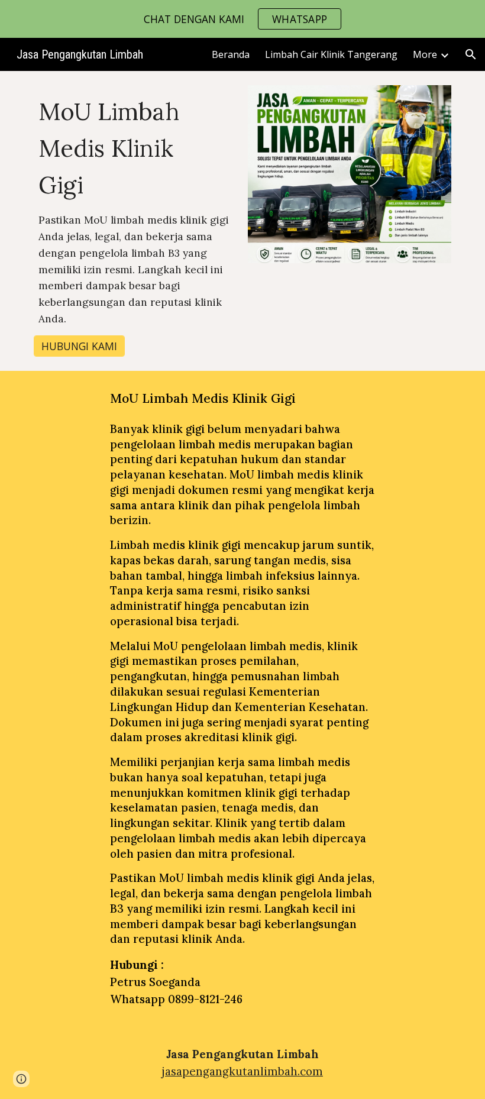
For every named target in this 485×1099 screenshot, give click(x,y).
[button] (471, 54)
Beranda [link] (231, 54)
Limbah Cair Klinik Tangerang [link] (331, 54)
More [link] (425, 54)
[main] (135, 210)
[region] (242, 19)
